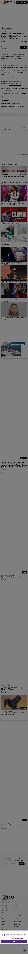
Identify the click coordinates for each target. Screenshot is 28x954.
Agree (14, 941)
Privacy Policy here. (19, 938)
